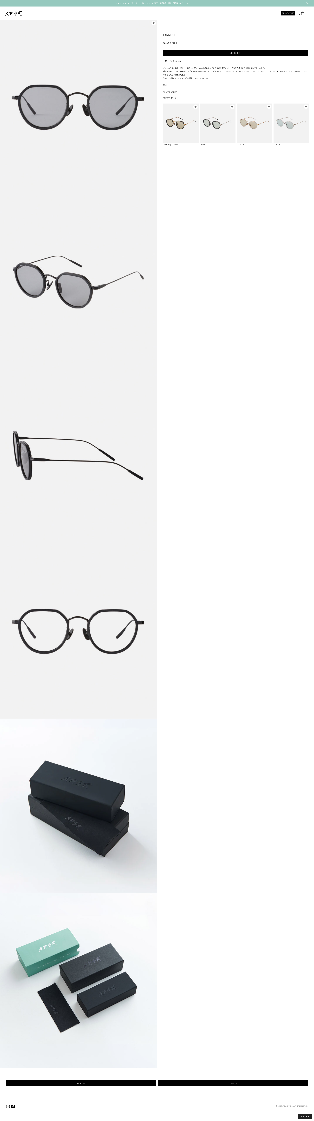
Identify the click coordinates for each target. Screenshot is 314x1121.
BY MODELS (232, 1083)
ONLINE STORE (288, 13)
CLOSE (307, 3)
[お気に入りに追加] (153, 23)
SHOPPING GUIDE (170, 92)
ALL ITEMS (81, 1083)
